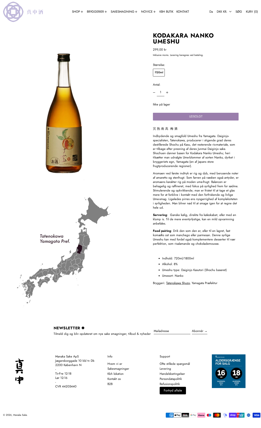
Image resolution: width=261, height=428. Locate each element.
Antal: (156, 84)
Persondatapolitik (171, 379)
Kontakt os (114, 379)
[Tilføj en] (167, 92)
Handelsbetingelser (172, 374)
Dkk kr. (222, 11)
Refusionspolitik (170, 384)
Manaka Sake (20, 415)
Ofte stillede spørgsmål (175, 364)
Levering (174, 55)
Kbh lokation (115, 374)
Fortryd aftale (173, 390)
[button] (239, 11)
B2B (110, 384)
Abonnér (197, 331)
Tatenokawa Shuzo (178, 283)
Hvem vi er (114, 364)
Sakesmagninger (118, 368)
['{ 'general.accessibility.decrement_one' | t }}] (154, 92)
